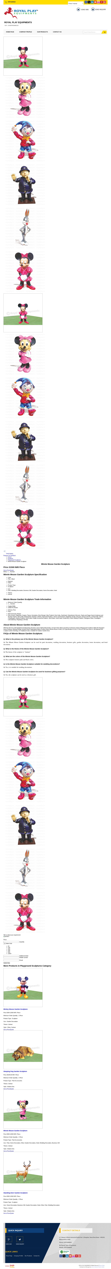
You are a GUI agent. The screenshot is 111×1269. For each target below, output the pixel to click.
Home (9, 557)
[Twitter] (89, 3)
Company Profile (25, 32)
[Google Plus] (104, 3)
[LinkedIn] (92, 3)
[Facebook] (86, 3)
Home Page (10, 32)
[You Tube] (95, 3)
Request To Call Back (9, 555)
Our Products (42, 32)
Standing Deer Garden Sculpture (15, 1193)
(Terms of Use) (101, 1265)
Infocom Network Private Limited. (97, 1266)
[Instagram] (98, 3)
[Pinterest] (101, 3)
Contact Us (57, 32)
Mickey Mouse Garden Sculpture (15, 1009)
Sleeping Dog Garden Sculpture (15, 1071)
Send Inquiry (9, 553)
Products (10, 558)
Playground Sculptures (14, 560)
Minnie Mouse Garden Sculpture (15, 1131)
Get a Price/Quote (8, 570)
